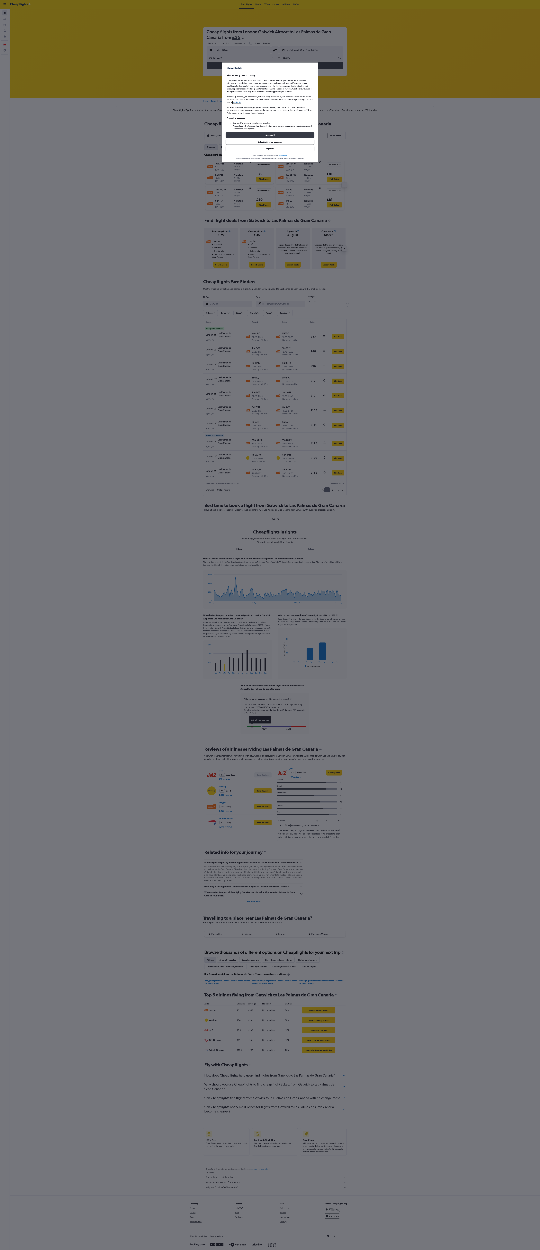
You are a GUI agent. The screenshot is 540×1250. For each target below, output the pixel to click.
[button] (270, 135)
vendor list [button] (236, 102)
